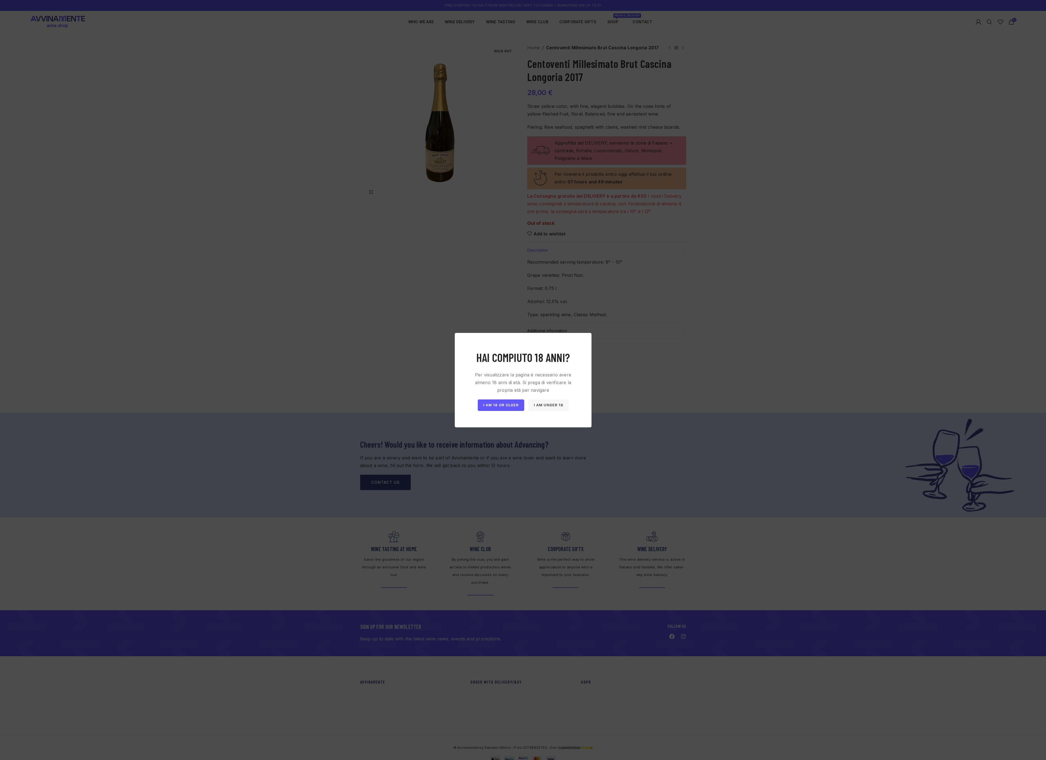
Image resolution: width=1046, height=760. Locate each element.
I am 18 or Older (500, 405)
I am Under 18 (548, 405)
